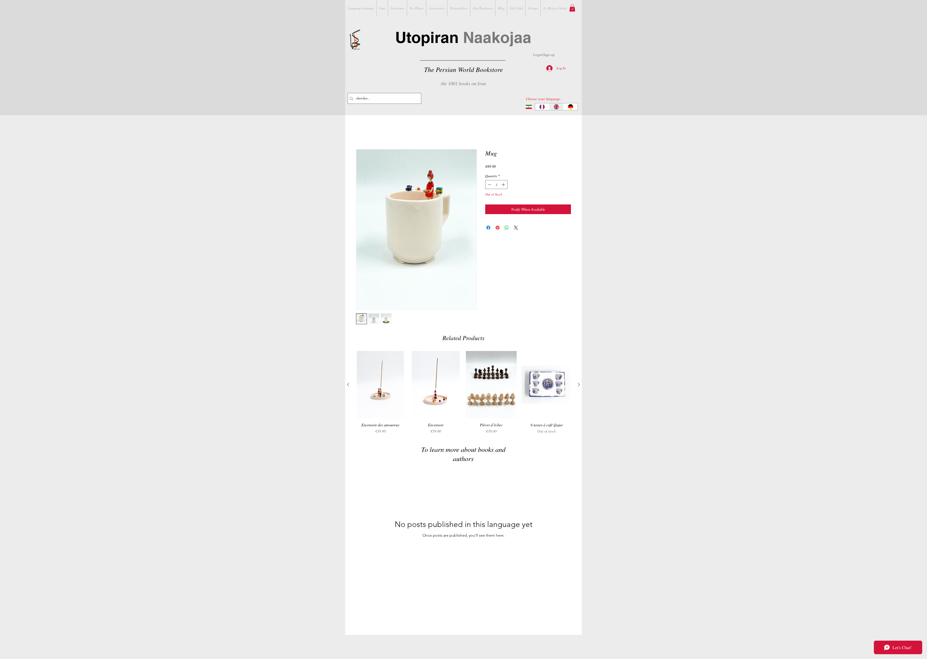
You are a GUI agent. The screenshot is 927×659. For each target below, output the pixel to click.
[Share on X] (516, 228)
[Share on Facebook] (488, 228)
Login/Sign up (544, 54)
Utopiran (463, 37)
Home (360, 132)
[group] (463, 393)
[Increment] (504, 185)
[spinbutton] (496, 185)
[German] (570, 106)
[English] (556, 106)
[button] (572, 8)
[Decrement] (489, 185)
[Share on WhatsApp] (507, 228)
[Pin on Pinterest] (497, 228)
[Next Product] (579, 385)
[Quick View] (380, 385)
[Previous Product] (348, 385)
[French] (542, 106)
